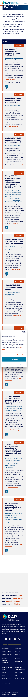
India (3, 675)
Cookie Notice (14, 692)
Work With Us (18, 661)
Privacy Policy (6, 692)
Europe (4, 672)
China (3, 669)
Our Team (17, 654)
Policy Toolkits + (18, 598)
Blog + (21, 595)
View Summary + (10, 79)
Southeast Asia (6, 678)
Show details (20, 354)
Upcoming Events (19, 678)
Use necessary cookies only (14, 364)
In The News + (17, 604)
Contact (5, 644)
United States (6, 681)
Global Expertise (6, 684)
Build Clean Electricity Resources (5, 660)
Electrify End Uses (6, 651)
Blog (16, 675)
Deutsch (14, 694)
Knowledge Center (20, 669)
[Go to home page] (11, 3)
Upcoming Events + (13, 601)
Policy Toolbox (19, 672)
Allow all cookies (14, 359)
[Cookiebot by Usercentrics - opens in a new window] (20, 332)
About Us (17, 651)
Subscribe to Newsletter (14, 644)
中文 (9, 694)
